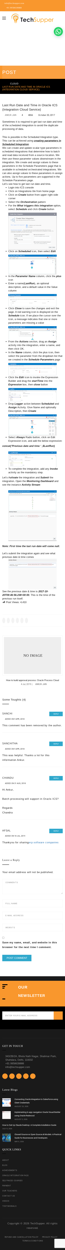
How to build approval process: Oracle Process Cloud (32, 680)
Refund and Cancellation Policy (21, 1237)
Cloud (14, 83)
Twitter (42, 3)
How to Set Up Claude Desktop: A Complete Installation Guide (29, 1125)
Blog (4, 1165)
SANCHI (7, 713)
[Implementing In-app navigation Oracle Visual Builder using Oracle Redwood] (6, 1115)
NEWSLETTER (31, 995)
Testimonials (9, 1206)
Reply (56, 714)
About (5, 1160)
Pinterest (61, 3)
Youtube (52, 3)
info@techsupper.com (14, 3)
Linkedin (56, 3)
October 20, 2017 (46, 115)
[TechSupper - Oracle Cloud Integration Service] (32, 18)
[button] (58, 31)
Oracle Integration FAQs (15, 1175)
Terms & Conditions (32, 1241)
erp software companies (44, 842)
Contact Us (8, 1196)
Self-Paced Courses (12, 1181)
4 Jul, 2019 (26, 684)
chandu (8, 778)
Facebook (47, 3)
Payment (6, 1186)
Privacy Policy (49, 1237)
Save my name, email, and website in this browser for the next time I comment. (29, 945)
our (23, 987)
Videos (5, 1201)
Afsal (6, 830)
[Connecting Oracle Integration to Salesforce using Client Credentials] (6, 1102)
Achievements (9, 1170)
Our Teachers (9, 1191)
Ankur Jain (10, 115)
